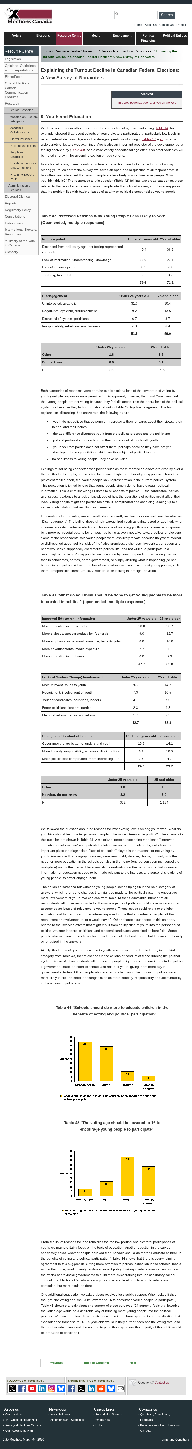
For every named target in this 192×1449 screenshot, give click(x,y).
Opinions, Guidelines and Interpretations (20, 68)
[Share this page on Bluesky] (111, 1391)
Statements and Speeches (67, 1420)
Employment (122, 35)
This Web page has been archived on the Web (147, 102)
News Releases (60, 1414)
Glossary (11, 252)
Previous (56, 1363)
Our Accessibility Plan (19, 1430)
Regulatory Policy (18, 210)
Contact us (162, 1382)
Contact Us (166, 24)
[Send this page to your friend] (121, 1391)
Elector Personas (21, 138)
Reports (11, 203)
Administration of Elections (19, 188)
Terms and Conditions (175, 1439)
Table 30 (77, 150)
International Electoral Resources (21, 232)
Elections (43, 35)
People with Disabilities (17, 154)
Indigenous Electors (23, 145)
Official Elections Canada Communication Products (17, 90)
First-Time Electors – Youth (23, 177)
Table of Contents (96, 1363)
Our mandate (13, 1414)
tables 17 (149, 139)
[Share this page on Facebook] (71, 1391)
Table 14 (162, 128)
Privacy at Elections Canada (23, 1425)
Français (181, 24)
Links (98, 1425)
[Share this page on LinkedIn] (91, 1391)
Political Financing (148, 38)
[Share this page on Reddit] (101, 1391)
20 (161, 139)
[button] (167, 15)
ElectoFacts (13, 77)
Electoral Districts (17, 196)
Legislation (13, 59)
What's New (102, 1420)
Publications (14, 223)
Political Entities (175, 35)
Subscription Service (108, 1414)
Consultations (15, 216)
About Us (151, 24)
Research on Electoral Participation (23, 119)
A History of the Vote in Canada (20, 243)
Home (138, 24)
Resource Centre (69, 35)
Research (12, 103)
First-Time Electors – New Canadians (23, 165)
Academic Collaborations (19, 130)
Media (96, 35)
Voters (16, 35)
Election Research (20, 110)
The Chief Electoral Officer (22, 1420)
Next (133, 1363)
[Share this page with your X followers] (81, 1391)
